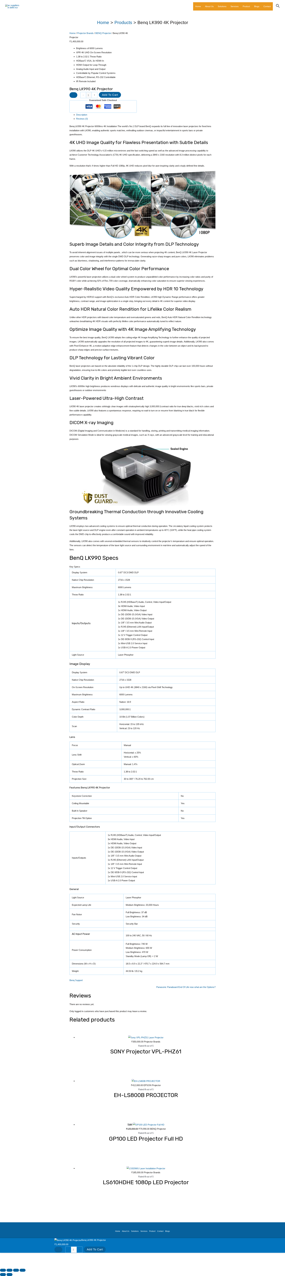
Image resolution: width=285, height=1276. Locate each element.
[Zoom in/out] (3, 1270)
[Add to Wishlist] (73, 95)
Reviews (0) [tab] (82, 118)
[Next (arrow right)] (9, 1274)
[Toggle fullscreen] (9, 1270)
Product (246, 6)
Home (198, 6)
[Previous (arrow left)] (3, 1274)
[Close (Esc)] (23, 1270)
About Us (209, 6)
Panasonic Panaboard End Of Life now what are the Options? (186, 987)
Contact (267, 6)
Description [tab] (81, 114)
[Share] (16, 1270)
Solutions (222, 6)
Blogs (256, 6)
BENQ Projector (103, 33)
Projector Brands (85, 33)
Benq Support (76, 980)
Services (235, 6)
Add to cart (110, 94)
